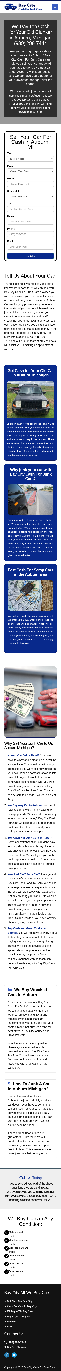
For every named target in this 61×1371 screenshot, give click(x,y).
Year (9, 153)
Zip (9, 203)
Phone (11, 228)
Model (10, 178)
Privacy (11, 1321)
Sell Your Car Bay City (19, 1301)
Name (10, 216)
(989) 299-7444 (30, 43)
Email (10, 241)
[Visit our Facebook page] (6, 1355)
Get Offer (31, 256)
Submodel (13, 191)
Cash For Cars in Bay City (22, 1306)
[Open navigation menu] (55, 7)
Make (10, 166)
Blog (10, 1326)
